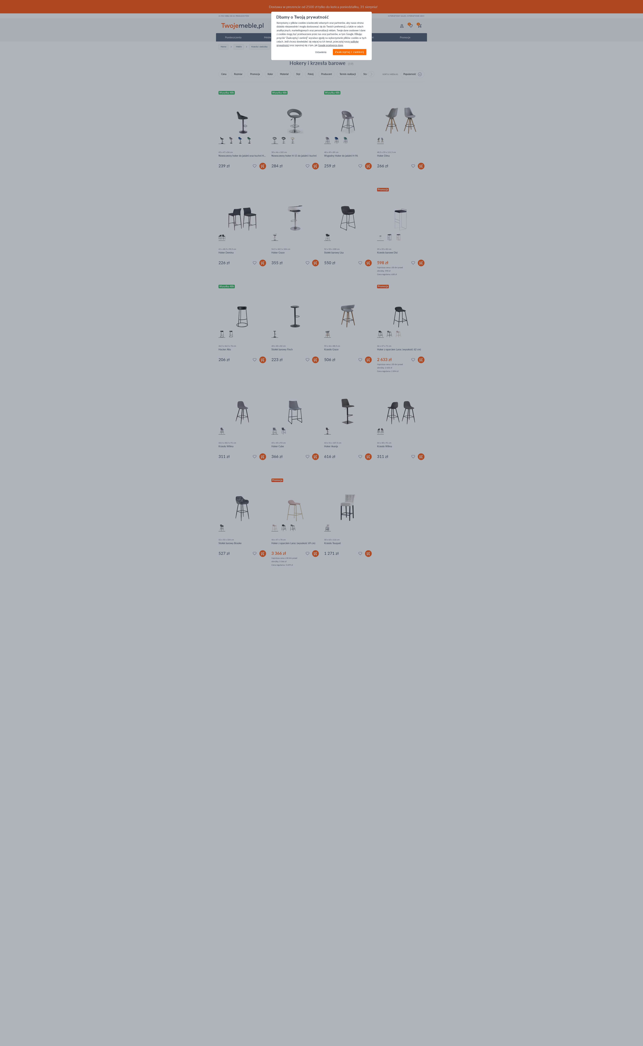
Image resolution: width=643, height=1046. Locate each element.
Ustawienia (320, 52)
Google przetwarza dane (330, 45)
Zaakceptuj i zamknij (349, 52)
